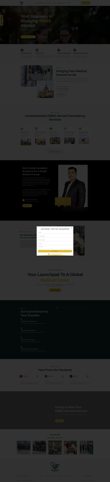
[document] (55, 241)
